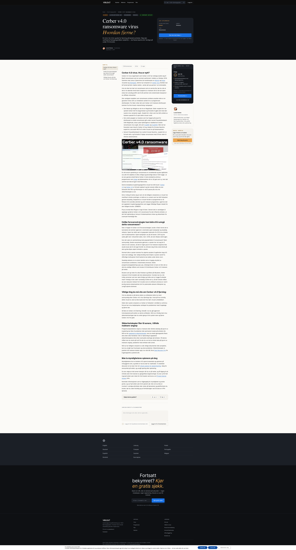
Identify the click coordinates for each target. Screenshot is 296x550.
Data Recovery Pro (160, 350)
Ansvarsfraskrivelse (169, 530)
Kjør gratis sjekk (158, 500)
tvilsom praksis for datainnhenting (150, 366)
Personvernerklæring (169, 527)
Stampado (133, 83)
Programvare (130, 2)
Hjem (104, 12)
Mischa (157, 80)
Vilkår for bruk (167, 524)
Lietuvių (136, 445)
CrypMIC (146, 125)
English (105, 445)
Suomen (136, 453)
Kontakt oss (167, 535)
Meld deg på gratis (182, 140)
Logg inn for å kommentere (158, 424)
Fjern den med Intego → (175, 35)
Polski (166, 445)
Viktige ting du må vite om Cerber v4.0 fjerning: (110, 78)
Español (105, 453)
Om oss (166, 522)
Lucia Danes (109, 48)
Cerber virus (156, 83)
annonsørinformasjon (135, 544)
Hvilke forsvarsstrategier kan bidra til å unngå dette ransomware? (110, 73)
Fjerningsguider (111, 12)
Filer (137, 2)
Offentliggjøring (168, 533)
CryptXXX (155, 125)
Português (167, 449)
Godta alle (202, 547)
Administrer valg (224, 547)
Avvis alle (212, 547)
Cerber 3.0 (129, 187)
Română (105, 457)
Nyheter (117, 2)
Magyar (166, 453)
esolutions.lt (111, 529)
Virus (135, 522)
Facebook (105, 531)
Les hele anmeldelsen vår (182, 100)
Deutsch (105, 449)
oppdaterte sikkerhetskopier (137, 333)
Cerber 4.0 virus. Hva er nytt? (109, 68)
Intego (135, 179)
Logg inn (190, 2)
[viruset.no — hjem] (107, 2)
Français (136, 449)
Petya (163, 80)
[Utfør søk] (165, 2)
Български (137, 457)
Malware (123, 2)
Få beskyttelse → (182, 95)
